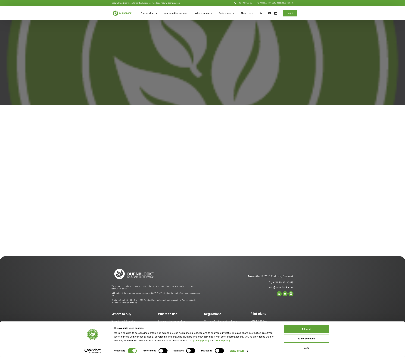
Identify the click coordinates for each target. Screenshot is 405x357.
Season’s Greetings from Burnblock (274, 184)
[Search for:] (275, 131)
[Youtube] (270, 13)
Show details (237, 350)
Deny (306, 348)
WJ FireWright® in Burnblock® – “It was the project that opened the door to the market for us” (274, 155)
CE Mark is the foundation (269, 224)
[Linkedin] (279, 293)
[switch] (163, 350)
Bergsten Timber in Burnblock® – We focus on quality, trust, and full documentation (273, 215)
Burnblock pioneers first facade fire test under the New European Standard (274, 167)
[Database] (290, 293)
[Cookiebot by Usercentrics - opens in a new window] (92, 350)
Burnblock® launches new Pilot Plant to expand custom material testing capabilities (274, 203)
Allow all (306, 329)
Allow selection (306, 338)
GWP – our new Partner (268, 194)
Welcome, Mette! (265, 229)
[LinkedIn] (276, 13)
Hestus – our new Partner (269, 189)
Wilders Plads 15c (127, 135)
